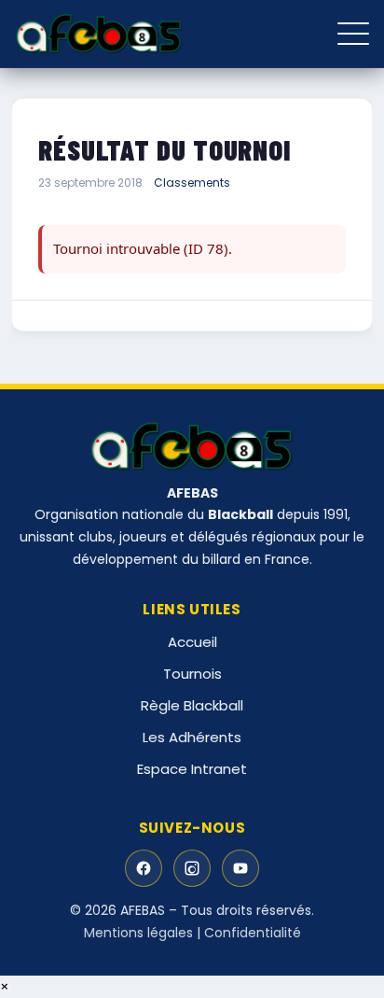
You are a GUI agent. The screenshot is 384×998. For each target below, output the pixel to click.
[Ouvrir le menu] (353, 33)
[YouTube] (240, 868)
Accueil (192, 642)
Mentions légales (138, 932)
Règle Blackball (192, 705)
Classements (192, 182)
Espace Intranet (192, 769)
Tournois (192, 673)
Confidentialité (252, 932)
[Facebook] (143, 868)
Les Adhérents (192, 737)
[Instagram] (192, 868)
